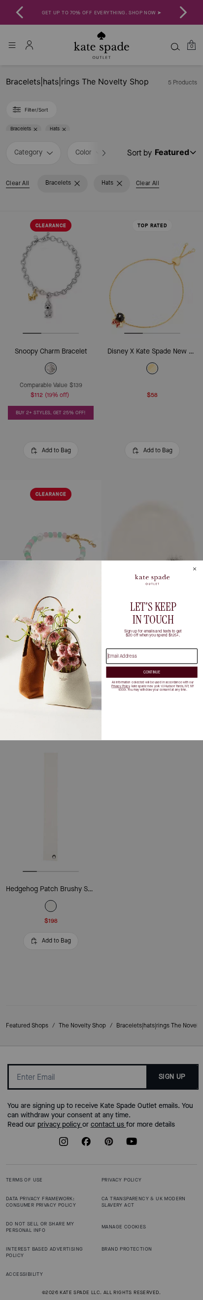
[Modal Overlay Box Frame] (101, 650)
